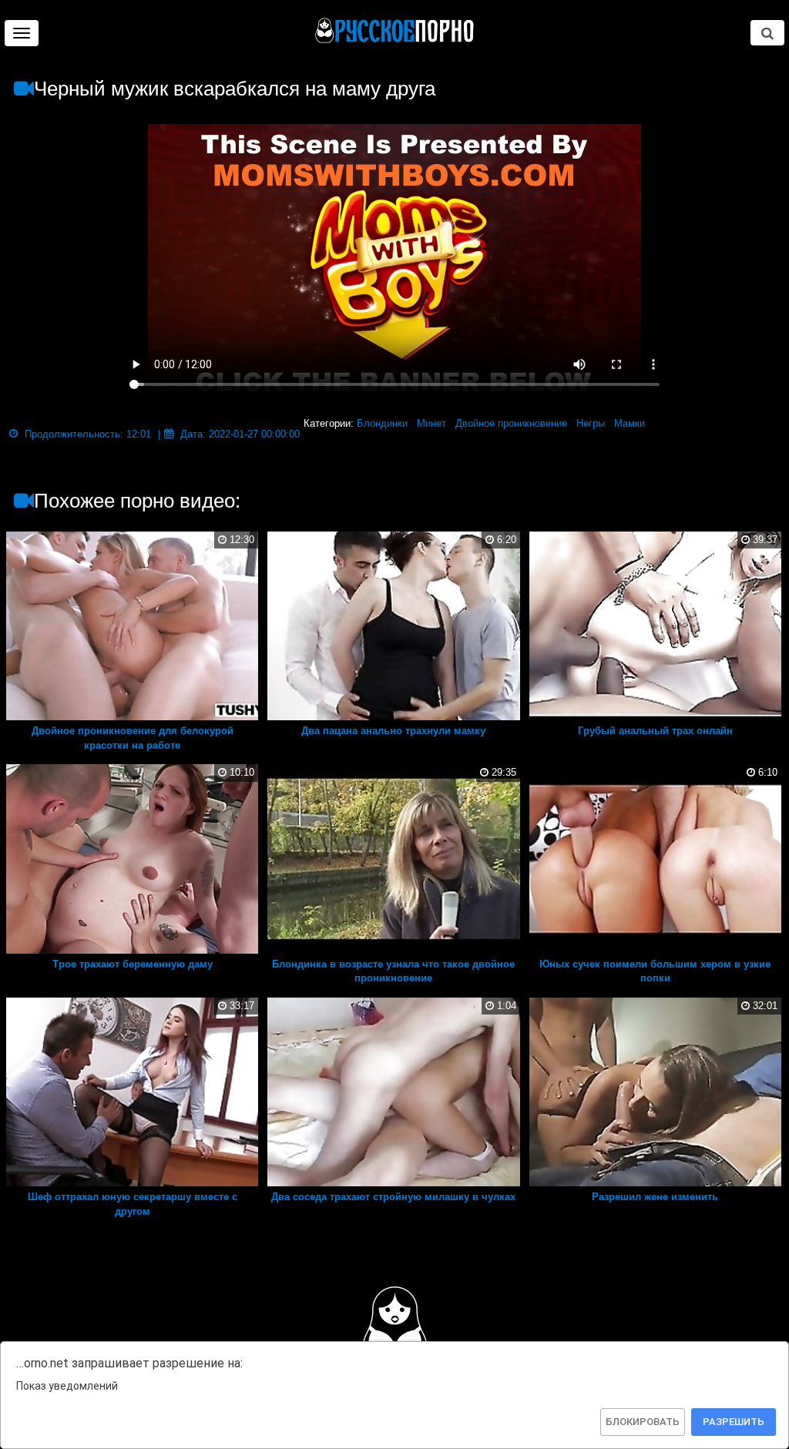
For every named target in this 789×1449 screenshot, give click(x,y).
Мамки (629, 423)
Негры (590, 423)
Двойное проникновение (511, 423)
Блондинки (382, 423)
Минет (431, 423)
